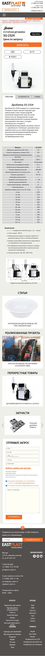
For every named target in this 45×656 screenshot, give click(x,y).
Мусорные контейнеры (12, 634)
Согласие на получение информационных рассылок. (23, 485)
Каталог (5, 21)
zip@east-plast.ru (8, 584)
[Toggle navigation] (4, 15)
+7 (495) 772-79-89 (37, 3)
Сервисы (32, 627)
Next (42, 425)
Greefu (32, 621)
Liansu (32, 618)
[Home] (13, 4)
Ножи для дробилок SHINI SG (33, 425)
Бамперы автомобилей (12, 632)
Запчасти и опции (12, 620)
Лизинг (32, 637)
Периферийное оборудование (20, 21)
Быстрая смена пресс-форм (12, 624)
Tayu (32, 616)
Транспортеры (12, 615)
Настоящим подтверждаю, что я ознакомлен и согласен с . (21, 482)
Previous (3, 425)
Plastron (33, 611)
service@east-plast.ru (10, 581)
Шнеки (12, 618)
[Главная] (12, 545)
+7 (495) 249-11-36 (37, 7)
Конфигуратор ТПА (32, 639)
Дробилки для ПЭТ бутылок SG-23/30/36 (22, 404)
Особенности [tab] (23, 97)
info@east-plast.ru (37, 11)
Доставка (32, 634)
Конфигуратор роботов (33, 642)
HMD (33, 608)
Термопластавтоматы (12, 605)
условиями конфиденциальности (24, 483)
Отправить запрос (10, 10)
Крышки (12, 645)
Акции (32, 631)
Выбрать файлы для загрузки (18, 468)
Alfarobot (32, 613)
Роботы (12, 612)
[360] (13, 51)
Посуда (12, 642)
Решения (12, 627)
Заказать (22, 45)
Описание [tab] (9, 97)
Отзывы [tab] (37, 97)
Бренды (33, 601)
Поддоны (12, 637)
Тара (12, 647)
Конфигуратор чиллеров (32, 644)
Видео (13, 57)
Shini (32, 605)
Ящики (12, 639)
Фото (32, 52)
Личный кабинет (36, 552)
